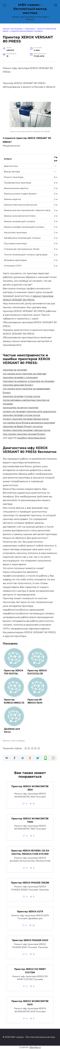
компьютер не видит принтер (20, 407)
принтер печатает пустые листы (21, 396)
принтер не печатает (15, 370)
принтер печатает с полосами (20, 377)
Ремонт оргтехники (12, 29)
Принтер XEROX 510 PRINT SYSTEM (30, 971)
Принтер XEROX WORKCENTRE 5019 (30, 1003)
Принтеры (30, 29)
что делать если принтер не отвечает (24, 373)
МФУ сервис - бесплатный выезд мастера (30, 9)
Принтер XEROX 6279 (30, 911)
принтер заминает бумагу (18, 385)
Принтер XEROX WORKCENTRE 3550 (30, 788)
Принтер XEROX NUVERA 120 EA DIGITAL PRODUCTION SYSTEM (30, 852)
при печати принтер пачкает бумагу (24, 434)
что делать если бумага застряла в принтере (29, 422)
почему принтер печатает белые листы (26, 419)
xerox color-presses (14, 740)
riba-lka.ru (35, 1047)
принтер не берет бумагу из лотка (23, 426)
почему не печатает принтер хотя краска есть (29, 411)
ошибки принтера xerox (31, 438)
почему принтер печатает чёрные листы (26, 430)
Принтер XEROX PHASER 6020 (30, 940)
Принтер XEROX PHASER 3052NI (30, 882)
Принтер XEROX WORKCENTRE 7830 (30, 820)
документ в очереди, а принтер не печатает (28, 381)
